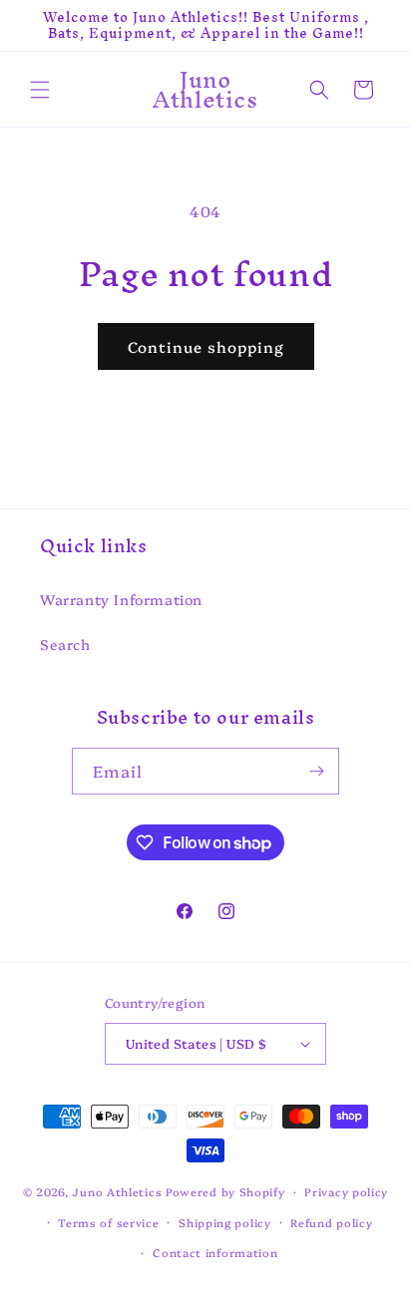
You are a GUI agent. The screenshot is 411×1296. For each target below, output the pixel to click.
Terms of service (108, 1222)
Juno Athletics (117, 1191)
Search (65, 644)
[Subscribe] (316, 771)
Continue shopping (206, 346)
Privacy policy (346, 1191)
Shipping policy (225, 1222)
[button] (40, 90)
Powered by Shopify (225, 1191)
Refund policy (331, 1222)
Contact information (215, 1252)
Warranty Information (121, 599)
